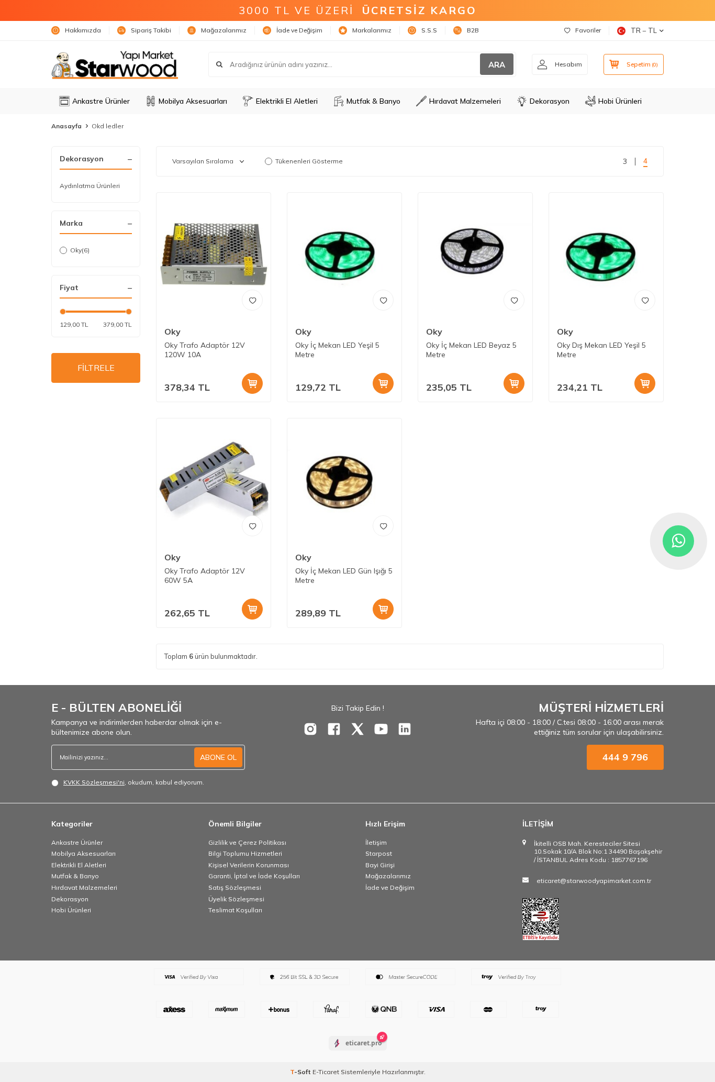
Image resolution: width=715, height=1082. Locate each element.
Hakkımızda (83, 30)
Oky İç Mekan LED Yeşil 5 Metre (337, 350)
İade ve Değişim (299, 30)
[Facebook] (334, 729)
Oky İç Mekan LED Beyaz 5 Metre (471, 350)
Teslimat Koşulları (235, 910)
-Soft (301, 1072)
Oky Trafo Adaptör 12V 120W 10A (204, 350)
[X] (357, 729)
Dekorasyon (549, 101)
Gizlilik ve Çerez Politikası (247, 842)
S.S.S (429, 30)
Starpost (378, 853)
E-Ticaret (325, 1072)
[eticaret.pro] (358, 1052)
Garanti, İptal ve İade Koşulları (254, 876)
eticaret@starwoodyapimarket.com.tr (594, 881)
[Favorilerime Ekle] (252, 300)
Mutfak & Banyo (373, 101)
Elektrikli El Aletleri (287, 101)
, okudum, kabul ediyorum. (133, 782)
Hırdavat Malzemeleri (465, 101)
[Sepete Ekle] (252, 383)
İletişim (376, 842)
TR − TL (644, 30)
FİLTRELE (96, 367)
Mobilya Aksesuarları (193, 101)
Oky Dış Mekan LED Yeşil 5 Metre (601, 350)
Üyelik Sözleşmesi (236, 899)
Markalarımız (372, 30)
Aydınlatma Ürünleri (90, 186)
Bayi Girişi (380, 865)
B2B (473, 30)
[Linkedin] (404, 729)
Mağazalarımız (224, 30)
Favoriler (588, 30)
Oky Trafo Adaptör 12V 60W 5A (204, 576)
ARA (496, 65)
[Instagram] (310, 729)
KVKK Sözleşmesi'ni (94, 782)
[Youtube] (381, 729)
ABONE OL (218, 757)
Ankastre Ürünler (101, 101)
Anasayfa (66, 126)
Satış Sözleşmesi (234, 887)
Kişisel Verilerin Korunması (248, 865)
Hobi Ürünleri (620, 101)
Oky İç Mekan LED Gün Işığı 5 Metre (344, 576)
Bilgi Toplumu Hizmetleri (245, 853)
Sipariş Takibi (151, 30)
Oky (80, 250)
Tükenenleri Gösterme (309, 161)
